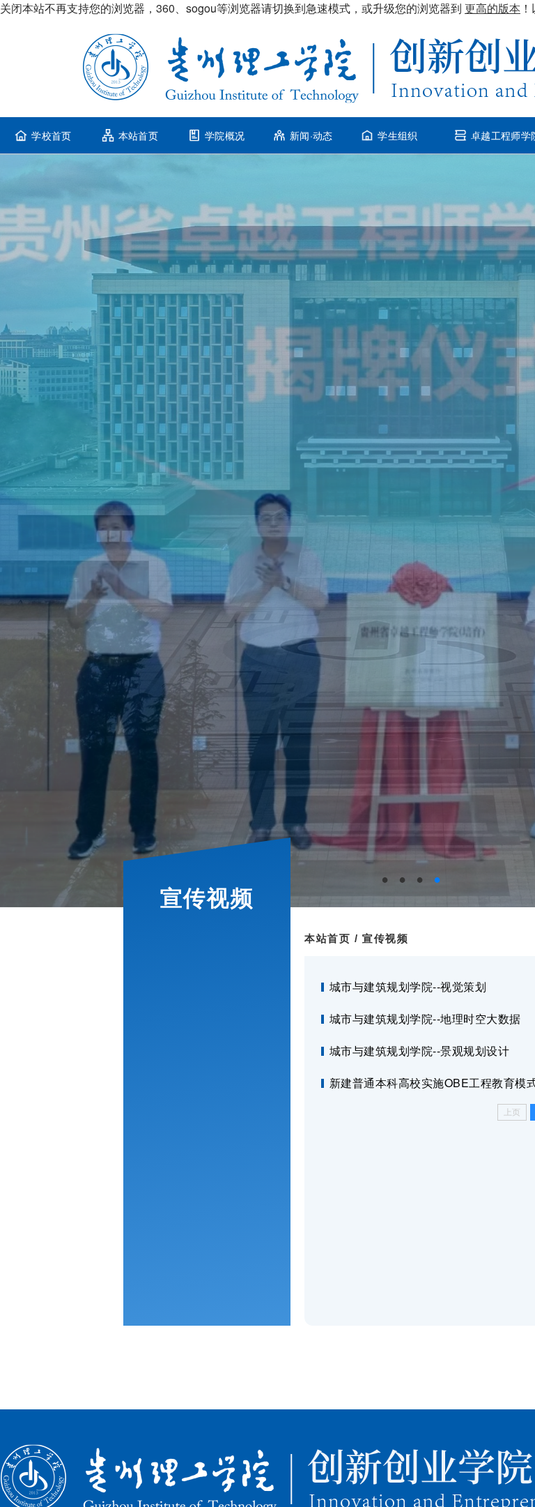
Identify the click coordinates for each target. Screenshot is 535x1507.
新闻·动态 (311, 135)
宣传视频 (385, 938)
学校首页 (51, 135)
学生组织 (397, 135)
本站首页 (138, 135)
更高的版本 (492, 8)
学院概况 (225, 135)
